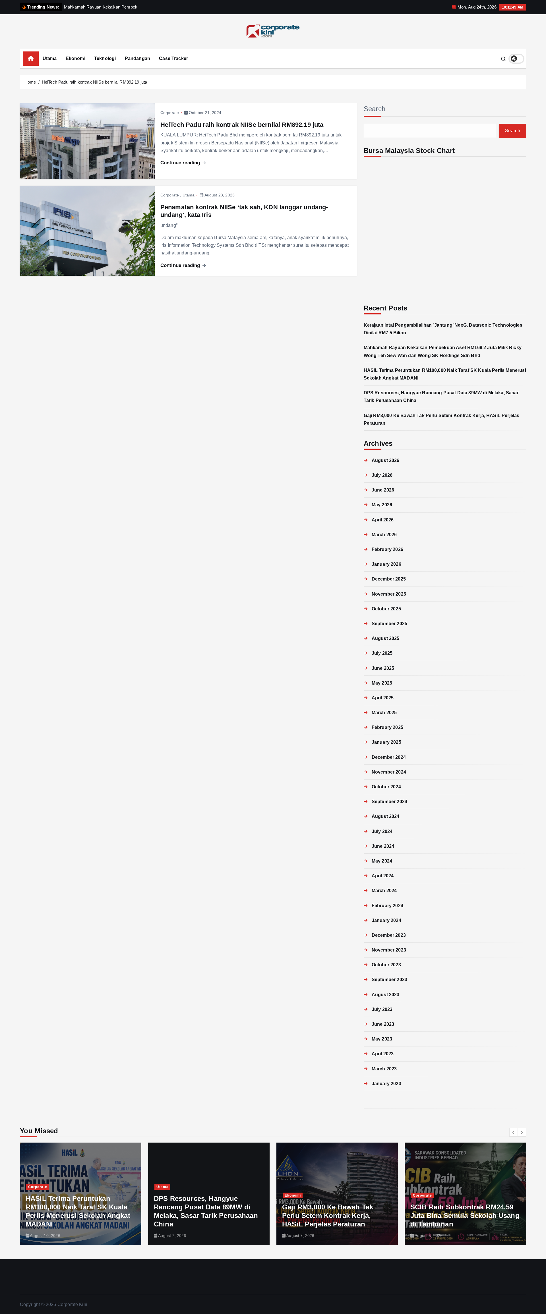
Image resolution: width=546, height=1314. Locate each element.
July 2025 (382, 653)
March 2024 (384, 890)
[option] (80, 1194)
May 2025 (382, 683)
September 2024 (389, 801)
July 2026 (382, 475)
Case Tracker (173, 58)
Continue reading (181, 162)
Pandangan (137, 58)
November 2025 (389, 594)
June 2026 (383, 490)
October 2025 (386, 608)
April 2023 (383, 1053)
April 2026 (383, 519)
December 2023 (389, 935)
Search (375, 109)
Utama (50, 58)
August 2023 (386, 994)
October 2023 (386, 964)
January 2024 (386, 920)
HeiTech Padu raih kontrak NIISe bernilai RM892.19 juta (94, 82)
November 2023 (389, 950)
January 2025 (386, 742)
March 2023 (384, 1068)
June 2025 (383, 668)
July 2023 (382, 1009)
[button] (513, 1132)
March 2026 (384, 534)
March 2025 (384, 712)
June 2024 (383, 846)
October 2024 (386, 786)
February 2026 (387, 549)
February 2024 (387, 905)
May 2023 (382, 1039)
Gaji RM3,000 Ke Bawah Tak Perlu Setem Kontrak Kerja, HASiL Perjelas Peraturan (327, 1215)
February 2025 (387, 727)
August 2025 (386, 638)
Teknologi (105, 58)
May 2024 (382, 861)
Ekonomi (75, 58)
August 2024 (386, 816)
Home (30, 82)
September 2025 (389, 623)
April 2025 (383, 697)
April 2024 (383, 875)
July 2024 (382, 831)
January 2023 (386, 1083)
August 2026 (386, 460)
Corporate (169, 112)
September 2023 (389, 979)
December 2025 (389, 579)
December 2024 (389, 757)
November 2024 (389, 772)
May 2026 (382, 504)
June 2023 (383, 1024)
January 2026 (386, 564)
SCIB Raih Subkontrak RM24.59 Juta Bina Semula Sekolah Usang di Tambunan (465, 1215)
